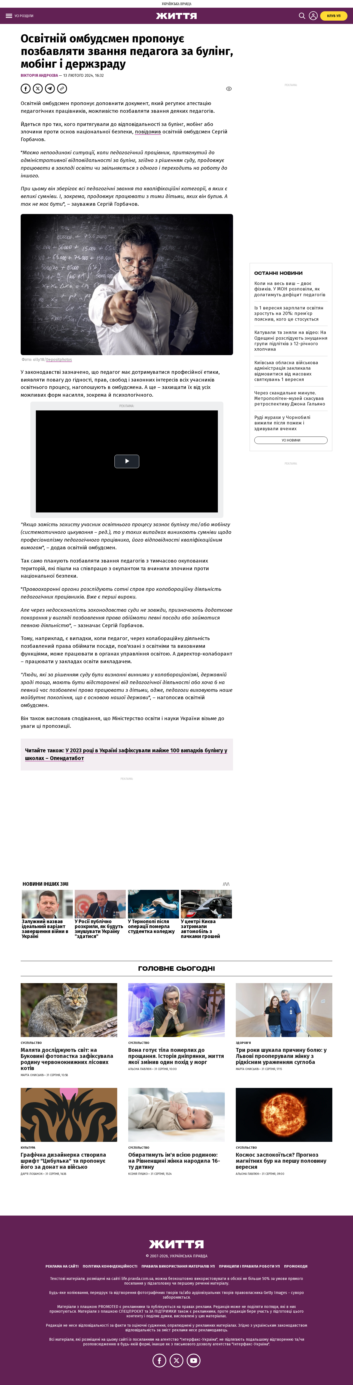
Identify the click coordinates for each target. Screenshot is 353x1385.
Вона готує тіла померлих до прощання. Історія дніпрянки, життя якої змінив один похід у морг (176, 1056)
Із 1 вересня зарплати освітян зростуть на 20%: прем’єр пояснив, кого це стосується (288, 313)
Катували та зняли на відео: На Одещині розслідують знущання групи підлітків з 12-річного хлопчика (290, 341)
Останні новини (278, 273)
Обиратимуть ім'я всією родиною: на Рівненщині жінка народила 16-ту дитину (174, 1160)
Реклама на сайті (62, 1266)
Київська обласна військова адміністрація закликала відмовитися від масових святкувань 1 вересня (286, 371)
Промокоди (295, 1266)
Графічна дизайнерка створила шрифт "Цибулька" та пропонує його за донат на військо (63, 1160)
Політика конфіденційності (110, 1266)
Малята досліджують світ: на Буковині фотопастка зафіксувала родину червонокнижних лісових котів (67, 1059)
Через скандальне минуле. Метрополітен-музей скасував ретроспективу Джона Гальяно (289, 398)
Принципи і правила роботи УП (249, 1266)
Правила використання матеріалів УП (178, 1266)
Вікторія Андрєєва (40, 75)
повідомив (148, 131)
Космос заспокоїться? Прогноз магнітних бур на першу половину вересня (281, 1160)
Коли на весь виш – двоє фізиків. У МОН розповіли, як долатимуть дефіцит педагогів (289, 289)
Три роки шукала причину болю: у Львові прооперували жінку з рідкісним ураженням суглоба (281, 1056)
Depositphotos (59, 359)
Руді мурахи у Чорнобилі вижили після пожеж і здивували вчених (282, 423)
